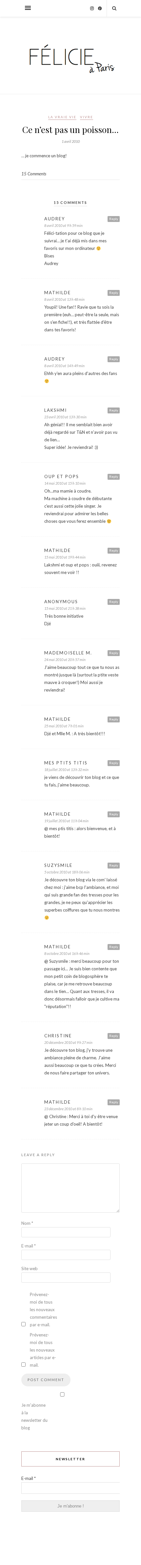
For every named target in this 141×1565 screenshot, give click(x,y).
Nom (27, 1223)
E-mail (28, 1245)
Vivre (86, 117)
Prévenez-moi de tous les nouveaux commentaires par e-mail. (43, 1309)
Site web (29, 1268)
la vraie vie (62, 117)
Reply (113, 219)
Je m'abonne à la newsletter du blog (34, 1416)
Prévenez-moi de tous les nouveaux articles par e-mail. (43, 1350)
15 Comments (33, 173)
